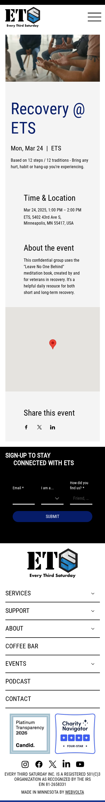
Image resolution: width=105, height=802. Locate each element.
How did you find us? (79, 485)
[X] (52, 764)
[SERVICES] (93, 593)
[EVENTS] (93, 663)
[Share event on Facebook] (26, 427)
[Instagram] (25, 764)
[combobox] (52, 499)
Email (18, 488)
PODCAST (18, 681)
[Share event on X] (39, 427)
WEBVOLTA (74, 792)
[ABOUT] (93, 628)
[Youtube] (80, 764)
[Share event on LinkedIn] (52, 427)
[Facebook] (39, 764)
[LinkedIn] (66, 764)
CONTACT (18, 699)
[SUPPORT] (93, 611)
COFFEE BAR (21, 646)
